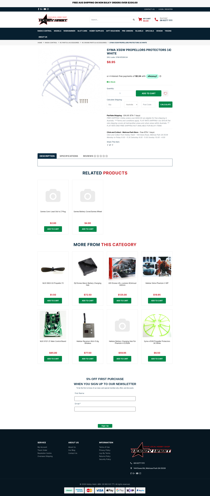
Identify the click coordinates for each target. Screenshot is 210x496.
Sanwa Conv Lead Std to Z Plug (53, 211)
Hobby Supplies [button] (96, 31)
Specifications (69, 156)
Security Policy (105, 459)
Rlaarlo (139, 31)
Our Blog (71, 450)
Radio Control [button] (45, 31)
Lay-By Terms (104, 453)
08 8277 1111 (166, 20)
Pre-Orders (127, 31)
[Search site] (133, 19)
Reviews (88, 156)
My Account (42, 447)
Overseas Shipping (45, 456)
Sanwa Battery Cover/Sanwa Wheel (88, 211)
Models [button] (57, 31)
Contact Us (72, 453)
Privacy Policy (104, 450)
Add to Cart (149, 93)
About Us (43, 37)
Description (47, 156)
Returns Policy (104, 456)
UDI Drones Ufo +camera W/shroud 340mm (122, 284)
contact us (149, 9)
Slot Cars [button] (82, 31)
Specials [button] (149, 31)
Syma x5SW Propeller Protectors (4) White (157, 342)
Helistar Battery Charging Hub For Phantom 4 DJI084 (122, 342)
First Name (79, 393)
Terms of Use (104, 447)
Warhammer (69, 31)
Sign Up (105, 426)
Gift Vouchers (113, 31)
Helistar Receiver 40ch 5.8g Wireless (88, 342)
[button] (165, 93)
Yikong (168, 31)
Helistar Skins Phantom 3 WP (156, 283)
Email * (78, 404)
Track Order (42, 450)
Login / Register (165, 9)
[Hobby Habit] (53, 19)
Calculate (165, 104)
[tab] (47, 156)
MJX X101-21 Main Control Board (53, 341)
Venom (159, 31)
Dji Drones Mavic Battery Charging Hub (87, 284)
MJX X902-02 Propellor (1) (53, 283)
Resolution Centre (45, 453)
